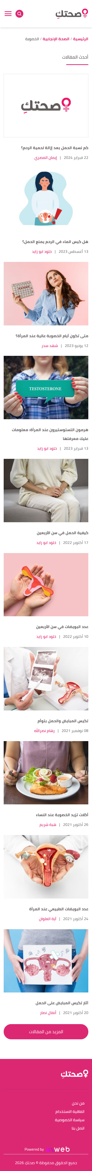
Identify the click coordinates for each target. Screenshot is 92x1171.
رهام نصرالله (44, 730)
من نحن (78, 1103)
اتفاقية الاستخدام (69, 1111)
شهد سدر (49, 345)
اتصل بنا (78, 1128)
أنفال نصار (48, 1012)
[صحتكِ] (72, 14)
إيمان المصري (45, 157)
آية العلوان (47, 918)
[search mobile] (19, 14)
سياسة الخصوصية (69, 1120)
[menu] (8, 14)
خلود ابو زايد (42, 251)
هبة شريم (47, 824)
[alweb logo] (58, 1149)
